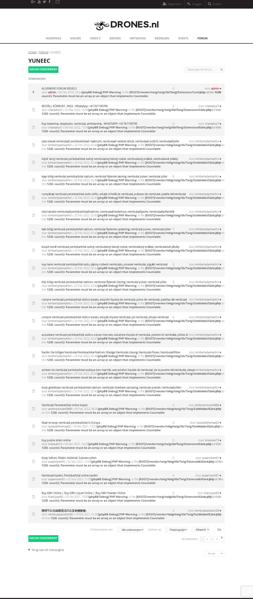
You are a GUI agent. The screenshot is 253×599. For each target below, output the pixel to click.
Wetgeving (138, 38)
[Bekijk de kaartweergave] (57, 4)
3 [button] (212, 539)
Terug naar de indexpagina (47, 550)
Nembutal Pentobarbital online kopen (65, 405)
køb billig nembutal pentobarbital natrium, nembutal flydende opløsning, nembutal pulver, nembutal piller (106, 229)
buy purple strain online (56, 440)
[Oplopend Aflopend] (202, 529)
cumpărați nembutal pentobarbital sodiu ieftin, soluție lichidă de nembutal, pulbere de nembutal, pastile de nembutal (114, 194)
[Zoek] (222, 69)
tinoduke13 (55, 444)
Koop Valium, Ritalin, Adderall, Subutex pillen (69, 458)
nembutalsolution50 (60, 514)
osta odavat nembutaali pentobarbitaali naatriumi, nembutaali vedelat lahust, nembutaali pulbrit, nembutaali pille (110, 141)
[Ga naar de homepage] (126, 32)
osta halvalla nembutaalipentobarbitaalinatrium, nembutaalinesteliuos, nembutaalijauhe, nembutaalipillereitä (108, 211)
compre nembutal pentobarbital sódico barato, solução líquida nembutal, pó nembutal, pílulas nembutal (105, 317)
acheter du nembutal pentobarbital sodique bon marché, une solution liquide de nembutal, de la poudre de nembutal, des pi (118, 370)
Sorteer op (155, 529)
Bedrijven (162, 38)
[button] (222, 539)
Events (183, 38)
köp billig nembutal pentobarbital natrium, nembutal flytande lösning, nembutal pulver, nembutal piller (104, 282)
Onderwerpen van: (102, 529)
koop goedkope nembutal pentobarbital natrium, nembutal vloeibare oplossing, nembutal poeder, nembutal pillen (111, 387)
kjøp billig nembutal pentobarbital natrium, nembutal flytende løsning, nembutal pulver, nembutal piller (104, 176)
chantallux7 (55, 110)
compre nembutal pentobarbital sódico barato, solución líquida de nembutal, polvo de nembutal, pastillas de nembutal (114, 299)
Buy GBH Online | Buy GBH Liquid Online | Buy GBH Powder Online (83, 493)
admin (52, 92)
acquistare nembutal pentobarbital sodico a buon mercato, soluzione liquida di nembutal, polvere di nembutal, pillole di (115, 335)
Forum (202, 38)
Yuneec (39, 60)
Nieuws (75, 38)
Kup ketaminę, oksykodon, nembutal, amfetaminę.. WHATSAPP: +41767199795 (89, 124)
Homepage (53, 38)
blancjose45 (55, 497)
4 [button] (217, 539)
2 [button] (207, 539)
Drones (115, 38)
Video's (95, 38)
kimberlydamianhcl (60, 145)
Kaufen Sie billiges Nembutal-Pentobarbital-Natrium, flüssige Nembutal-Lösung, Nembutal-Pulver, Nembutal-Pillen (111, 352)
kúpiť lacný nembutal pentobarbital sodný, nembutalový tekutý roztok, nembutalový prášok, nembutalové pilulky (110, 159)
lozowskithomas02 (59, 426)
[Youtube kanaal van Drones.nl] (39, 4)
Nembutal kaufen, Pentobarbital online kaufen (70, 475)
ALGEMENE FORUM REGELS (59, 88)
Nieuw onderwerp (43, 69)
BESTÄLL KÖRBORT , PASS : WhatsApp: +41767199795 (75, 106)
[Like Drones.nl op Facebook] (49, 4)
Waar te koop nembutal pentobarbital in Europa (71, 423)
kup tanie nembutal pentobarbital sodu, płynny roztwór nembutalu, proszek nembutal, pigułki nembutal (104, 264)
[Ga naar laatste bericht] (220, 89)
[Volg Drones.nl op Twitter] (44, 4)
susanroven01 (56, 461)
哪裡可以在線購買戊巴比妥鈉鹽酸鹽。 (65, 510)
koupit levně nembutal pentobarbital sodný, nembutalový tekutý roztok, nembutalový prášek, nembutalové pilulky (110, 247)
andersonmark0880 (60, 409)
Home (32, 52)
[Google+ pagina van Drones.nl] (33, 4)
